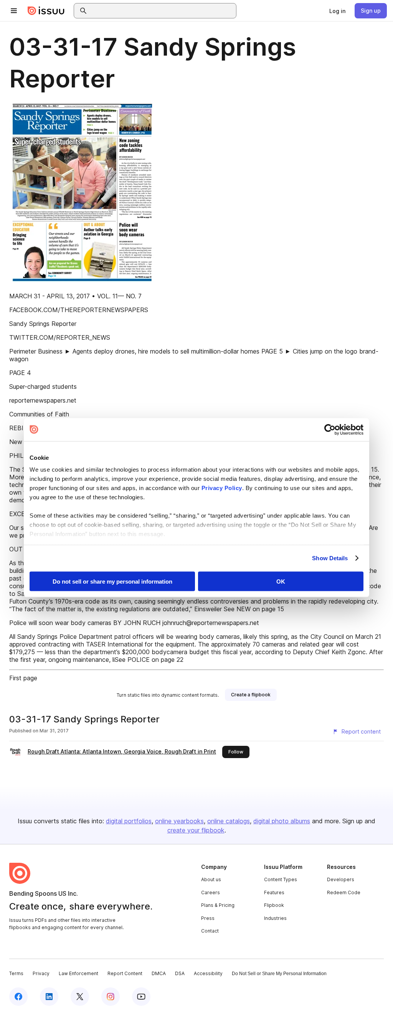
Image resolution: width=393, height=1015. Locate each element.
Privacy (41, 973)
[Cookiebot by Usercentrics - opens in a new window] (329, 429)
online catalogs (228, 821)
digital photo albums (281, 821)
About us (211, 879)
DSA (180, 973)
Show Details (330, 558)
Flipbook (274, 905)
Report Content (124, 973)
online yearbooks (179, 821)
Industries (275, 918)
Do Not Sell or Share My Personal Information (279, 973)
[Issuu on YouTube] (141, 996)
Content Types (280, 879)
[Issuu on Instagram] (110, 996)
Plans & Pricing (217, 905)
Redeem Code (343, 892)
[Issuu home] (46, 11)
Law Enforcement (78, 973)
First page (23, 678)
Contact (210, 931)
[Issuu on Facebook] (18, 996)
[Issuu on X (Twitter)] (80, 996)
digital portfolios (129, 821)
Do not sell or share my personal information (112, 581)
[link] (337, 10)
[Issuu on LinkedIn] (49, 996)
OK (280, 581)
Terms (16, 973)
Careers (210, 892)
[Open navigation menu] (13, 10)
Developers (340, 879)
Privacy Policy (221, 488)
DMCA (159, 973)
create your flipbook (196, 830)
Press (208, 918)
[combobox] (162, 10)
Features (274, 892)
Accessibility (208, 973)
